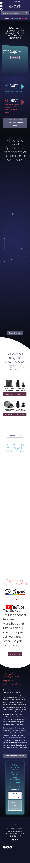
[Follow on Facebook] (1, 3)
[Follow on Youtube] (1, 9)
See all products (15, 435)
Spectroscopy (6, 18)
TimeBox (7, 190)
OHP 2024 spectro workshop (14, 238)
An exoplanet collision (12, 292)
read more (21, 215)
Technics (21, 187)
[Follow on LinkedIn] (1, 6)
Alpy (12, 295)
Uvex (6, 560)
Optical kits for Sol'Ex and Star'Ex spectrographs (12, 52)
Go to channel (15, 654)
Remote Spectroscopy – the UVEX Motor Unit (13, 554)
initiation (16, 18)
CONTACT (15, 840)
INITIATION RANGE (14, 85)
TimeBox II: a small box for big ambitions (14, 184)
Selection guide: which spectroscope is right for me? (15, 123)
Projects (17, 187)
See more (15, 58)
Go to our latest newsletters (15, 805)
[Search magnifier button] (26, 13)
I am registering (15, 795)
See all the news (15, 333)
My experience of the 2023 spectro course (13, 514)
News (12, 187)
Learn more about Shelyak (15, 756)
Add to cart (8, 394)
